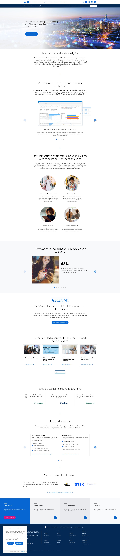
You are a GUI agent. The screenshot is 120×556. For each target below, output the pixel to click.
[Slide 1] (56, 139)
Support (44, 2)
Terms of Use (41, 550)
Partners (50, 2)
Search (83, 2)
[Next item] (95, 120)
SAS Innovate (63, 2)
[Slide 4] (63, 139)
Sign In (95, 2)
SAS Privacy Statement (21, 534)
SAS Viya (82, 5)
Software (34, 2)
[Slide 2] (58, 139)
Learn (39, 2)
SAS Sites (92, 2)
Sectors (70, 5)
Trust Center (48, 550)
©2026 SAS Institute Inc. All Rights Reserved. (59, 550)
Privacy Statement (34, 550)
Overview (65, 5)
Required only (19, 543)
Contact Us (89, 2)
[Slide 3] (61, 139)
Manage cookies (15, 546)
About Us (56, 2)
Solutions (76, 5)
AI (86, 5)
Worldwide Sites (86, 2)
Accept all (10, 543)
